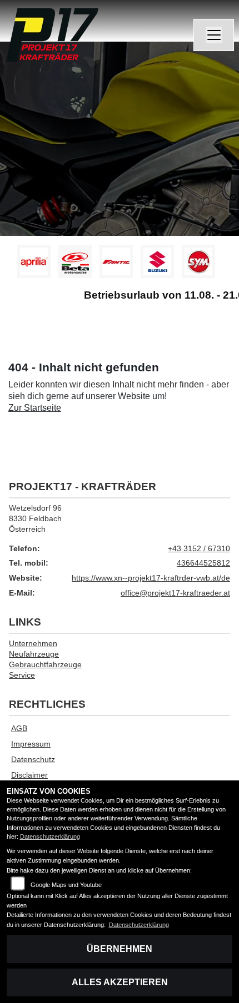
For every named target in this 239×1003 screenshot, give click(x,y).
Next (224, 264)
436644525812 (203, 562)
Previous (15, 264)
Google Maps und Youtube (66, 884)
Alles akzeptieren (120, 982)
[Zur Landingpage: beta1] (75, 261)
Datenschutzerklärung (50, 836)
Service (22, 675)
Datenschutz (33, 759)
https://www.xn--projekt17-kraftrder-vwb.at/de (151, 577)
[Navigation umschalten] (214, 35)
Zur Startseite (34, 407)
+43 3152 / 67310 (199, 548)
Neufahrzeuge (34, 653)
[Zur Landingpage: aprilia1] (34, 261)
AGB (19, 728)
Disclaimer (29, 774)
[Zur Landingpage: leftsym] (198, 261)
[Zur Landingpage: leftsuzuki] (157, 261)
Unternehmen (33, 643)
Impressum (31, 743)
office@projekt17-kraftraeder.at (175, 592)
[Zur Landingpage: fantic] (116, 261)
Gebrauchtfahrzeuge (45, 664)
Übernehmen (119, 949)
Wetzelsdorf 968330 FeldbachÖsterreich (35, 518)
